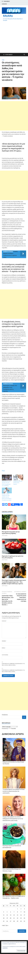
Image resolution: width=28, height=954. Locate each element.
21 (14, 918)
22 (17, 918)
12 (7, 915)
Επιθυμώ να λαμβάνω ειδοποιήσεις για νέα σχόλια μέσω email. (13, 664)
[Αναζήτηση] (24, 717)
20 (10, 918)
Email (4, 648)
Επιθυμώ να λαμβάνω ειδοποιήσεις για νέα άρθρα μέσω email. (13, 671)
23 (21, 918)
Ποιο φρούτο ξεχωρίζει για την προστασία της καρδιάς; (11, 532)
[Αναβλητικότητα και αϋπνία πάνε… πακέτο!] (18, 477)
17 (24, 915)
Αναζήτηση (5, 714)
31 (24, 921)
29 (17, 921)
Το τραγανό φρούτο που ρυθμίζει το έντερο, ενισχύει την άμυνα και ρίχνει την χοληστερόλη (14, 791)
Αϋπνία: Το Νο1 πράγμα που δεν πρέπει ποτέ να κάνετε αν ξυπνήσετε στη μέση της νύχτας (6, 497)
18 (3, 918)
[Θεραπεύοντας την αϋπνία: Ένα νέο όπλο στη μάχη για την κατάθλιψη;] (7, 477)
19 (7, 918)
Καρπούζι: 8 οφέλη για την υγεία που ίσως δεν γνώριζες (12, 556)
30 (21, 921)
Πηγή (3, 470)
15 (17, 915)
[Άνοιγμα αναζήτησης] (24, 54)
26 (7, 921)
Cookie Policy (5, 947)
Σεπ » (7, 925)
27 (10, 921)
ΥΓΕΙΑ (3, 59)
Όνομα (4, 641)
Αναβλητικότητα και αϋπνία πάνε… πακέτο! (17, 482)
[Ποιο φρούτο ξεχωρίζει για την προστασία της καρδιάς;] (14, 522)
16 (21, 915)
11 (3, 915)
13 (10, 915)
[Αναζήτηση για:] (14, 931)
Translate (13, 728)
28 (14, 921)
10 (24, 912)
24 (24, 918)
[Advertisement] (14, 38)
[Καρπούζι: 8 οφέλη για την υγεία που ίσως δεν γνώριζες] (14, 547)
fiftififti (8, 16)
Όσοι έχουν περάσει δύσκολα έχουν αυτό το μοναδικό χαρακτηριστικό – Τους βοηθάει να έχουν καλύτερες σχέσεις (14, 581)
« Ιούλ (3, 925)
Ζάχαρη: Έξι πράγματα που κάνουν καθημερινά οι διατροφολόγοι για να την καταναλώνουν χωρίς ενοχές (13, 818)
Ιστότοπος (5, 654)
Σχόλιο (4, 621)
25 (3, 921)
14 (14, 915)
